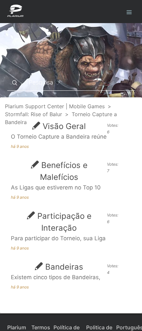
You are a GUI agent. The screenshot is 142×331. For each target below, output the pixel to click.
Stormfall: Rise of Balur (33, 114)
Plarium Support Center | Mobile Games (55, 106)
